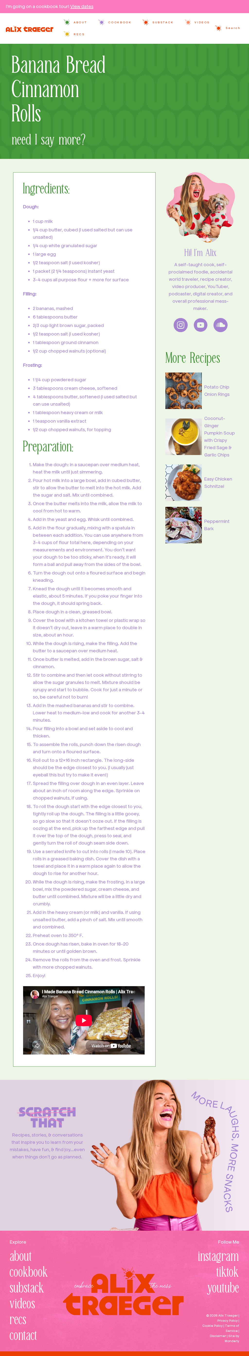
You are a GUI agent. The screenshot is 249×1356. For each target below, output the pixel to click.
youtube (223, 1288)
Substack (163, 22)
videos (22, 1304)
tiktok (227, 1272)
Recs (79, 34)
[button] (227, 28)
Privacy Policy (227, 1321)
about (21, 1257)
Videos (202, 22)
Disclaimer (218, 1336)
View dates (81, 6)
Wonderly (232, 1341)
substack (27, 1288)
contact (23, 1336)
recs (18, 1320)
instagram (218, 1257)
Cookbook (120, 22)
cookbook (29, 1272)
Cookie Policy (212, 1326)
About (80, 22)
